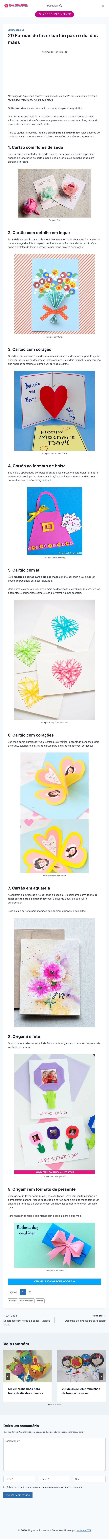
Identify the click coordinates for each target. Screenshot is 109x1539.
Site (77, 1479)
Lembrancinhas (16, 30)
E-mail (44, 1479)
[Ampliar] (87, 171)
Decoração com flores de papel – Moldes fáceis (26, 1320)
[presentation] (27, 1366)
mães (40, 1301)
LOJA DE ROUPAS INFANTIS (54, 14)
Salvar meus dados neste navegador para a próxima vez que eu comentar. (45, 1487)
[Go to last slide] (8, 1376)
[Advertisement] (54, 73)
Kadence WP (83, 1530)
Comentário (12, 1441)
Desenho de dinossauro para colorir (85, 1318)
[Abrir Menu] (103, 5)
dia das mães (26, 1301)
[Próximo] (101, 1376)
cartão (12, 1301)
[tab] (49, 1404)
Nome (9, 1479)
